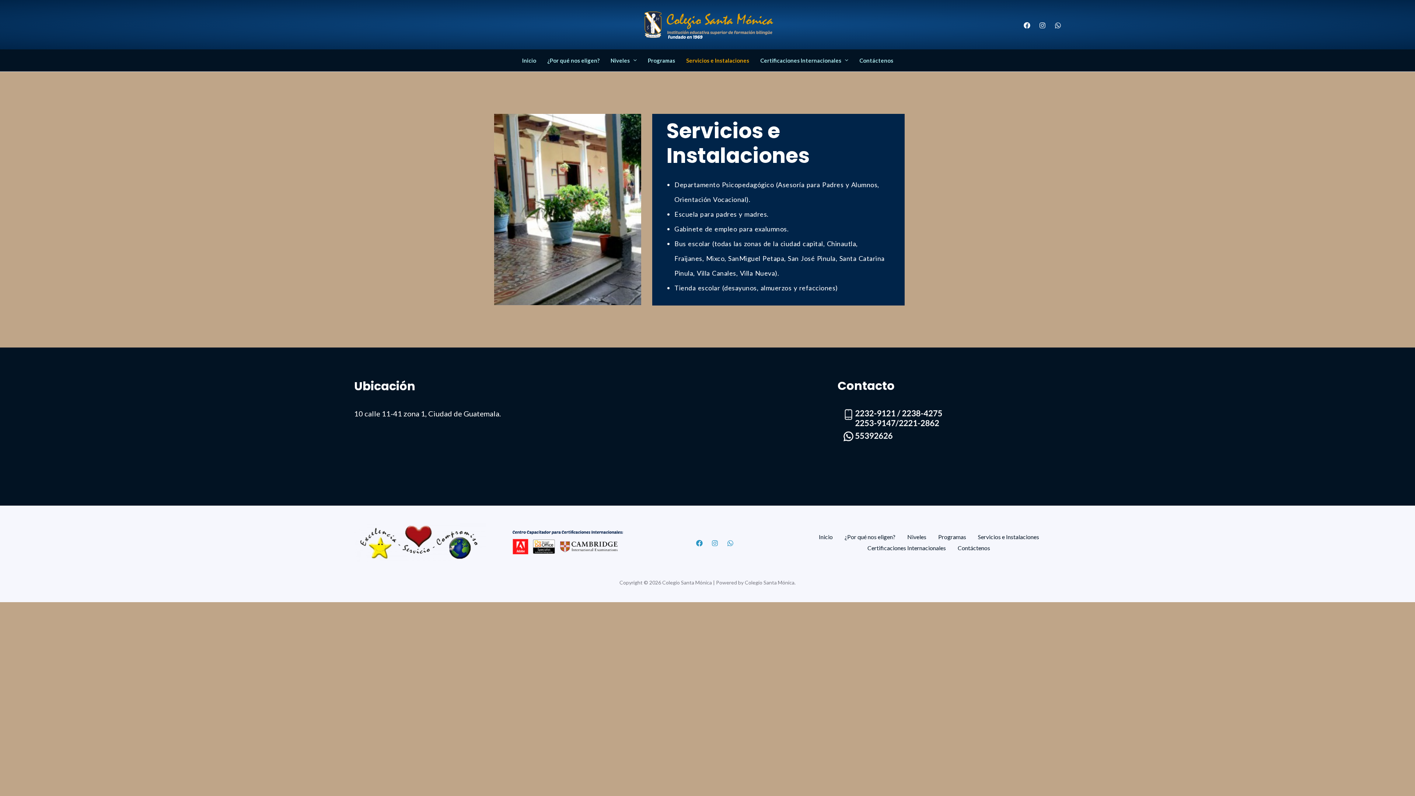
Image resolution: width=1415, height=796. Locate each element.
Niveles (620, 60)
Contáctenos (876, 60)
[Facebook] (1027, 25)
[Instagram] (1042, 25)
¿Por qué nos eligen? (573, 60)
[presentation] (633, 60)
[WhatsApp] (1058, 25)
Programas (661, 60)
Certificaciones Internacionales (800, 60)
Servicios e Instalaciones (717, 60)
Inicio (529, 60)
